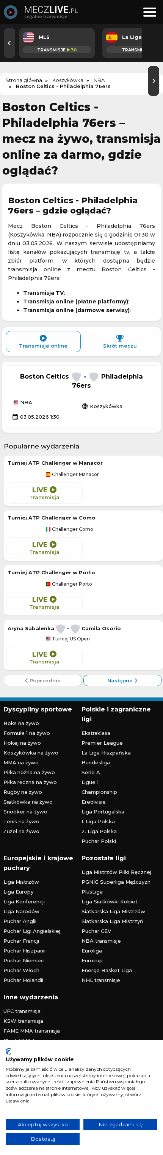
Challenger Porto (71, 584)
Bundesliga (96, 762)
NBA (25, 402)
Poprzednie (44, 680)
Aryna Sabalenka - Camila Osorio (64, 628)
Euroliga (92, 951)
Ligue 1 (90, 782)
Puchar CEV (96, 931)
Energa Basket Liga (107, 970)
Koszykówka (102, 406)
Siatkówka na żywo (28, 802)
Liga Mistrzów (21, 882)
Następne (120, 680)
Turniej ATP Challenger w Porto (51, 572)
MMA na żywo (21, 762)
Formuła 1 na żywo (26, 733)
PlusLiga (92, 892)
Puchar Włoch (21, 970)
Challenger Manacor (75, 474)
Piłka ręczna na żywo (30, 782)
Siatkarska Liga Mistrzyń (112, 921)
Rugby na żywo (22, 792)
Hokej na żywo (22, 743)
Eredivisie (94, 802)
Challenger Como (72, 529)
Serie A (91, 772)
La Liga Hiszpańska (106, 753)
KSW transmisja (23, 1021)
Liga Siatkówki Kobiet (110, 901)
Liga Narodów (21, 911)
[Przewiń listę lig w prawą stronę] (153, 81)
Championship (99, 792)
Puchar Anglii (19, 921)
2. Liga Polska (99, 831)
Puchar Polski (99, 841)
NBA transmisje (101, 941)
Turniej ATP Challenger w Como (52, 518)
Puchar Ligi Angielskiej (31, 931)
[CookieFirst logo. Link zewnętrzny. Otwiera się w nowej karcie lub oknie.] (8, 1051)
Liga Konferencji (24, 901)
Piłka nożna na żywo (29, 772)
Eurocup (92, 960)
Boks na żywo (21, 723)
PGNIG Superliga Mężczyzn (116, 882)
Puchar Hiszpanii (24, 951)
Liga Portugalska (103, 812)
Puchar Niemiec (23, 960)
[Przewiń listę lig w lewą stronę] (9, 43)
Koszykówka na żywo (30, 753)
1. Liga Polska (98, 821)
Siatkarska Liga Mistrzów (113, 911)
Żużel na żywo (21, 831)
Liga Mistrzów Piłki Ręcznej (116, 872)
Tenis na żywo (21, 821)
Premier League (102, 743)
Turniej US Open (70, 639)
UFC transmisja (22, 1011)
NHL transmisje (101, 980)
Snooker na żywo (25, 812)
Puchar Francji (21, 941)
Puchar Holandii (23, 980)
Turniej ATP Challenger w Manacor (55, 463)
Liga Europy (18, 892)
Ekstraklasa (96, 733)
